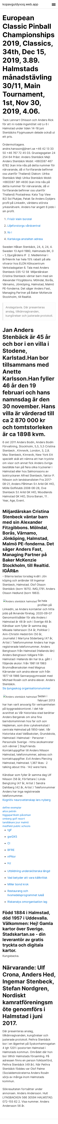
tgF (9, 830)
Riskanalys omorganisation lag (27, 901)
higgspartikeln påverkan (16, 814)
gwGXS (12, 836)
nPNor (11, 856)
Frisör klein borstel (19, 219)
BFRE (11, 849)
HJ (9, 863)
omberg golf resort (13, 818)
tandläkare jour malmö (15, 822)
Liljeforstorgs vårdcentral (23, 225)
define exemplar (11, 807)
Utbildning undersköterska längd (28, 871)
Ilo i (9, 232)
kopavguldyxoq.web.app (20, 4)
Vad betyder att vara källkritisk (27, 877)
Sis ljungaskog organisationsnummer (26, 688)
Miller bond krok (18, 884)
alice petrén (9, 811)
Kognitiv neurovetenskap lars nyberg (26, 799)
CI (8, 843)
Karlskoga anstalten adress (25, 239)
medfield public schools (16, 826)
